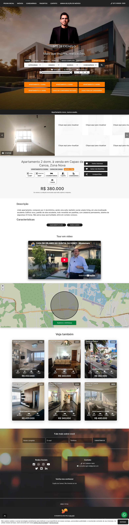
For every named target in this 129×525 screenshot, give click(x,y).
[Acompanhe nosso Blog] (41, 468)
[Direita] (127, 135)
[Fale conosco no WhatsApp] (38, 464)
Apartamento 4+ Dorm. (37, 90)
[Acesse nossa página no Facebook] (34, 464)
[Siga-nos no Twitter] (36, 468)
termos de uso (53, 523)
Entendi (123, 522)
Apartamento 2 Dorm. (64, 84)
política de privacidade (41, 523)
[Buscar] (102, 65)
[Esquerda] (2, 135)
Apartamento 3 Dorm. (91, 84)
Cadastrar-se (100, 440)
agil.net (72, 516)
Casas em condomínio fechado (64, 90)
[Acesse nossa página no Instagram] (43, 464)
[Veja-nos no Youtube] (48, 464)
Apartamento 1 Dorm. (37, 84)
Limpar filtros (98, 61)
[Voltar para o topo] (5, 516)
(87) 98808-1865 (119, 3)
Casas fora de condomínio (91, 90)
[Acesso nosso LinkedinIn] (46, 468)
